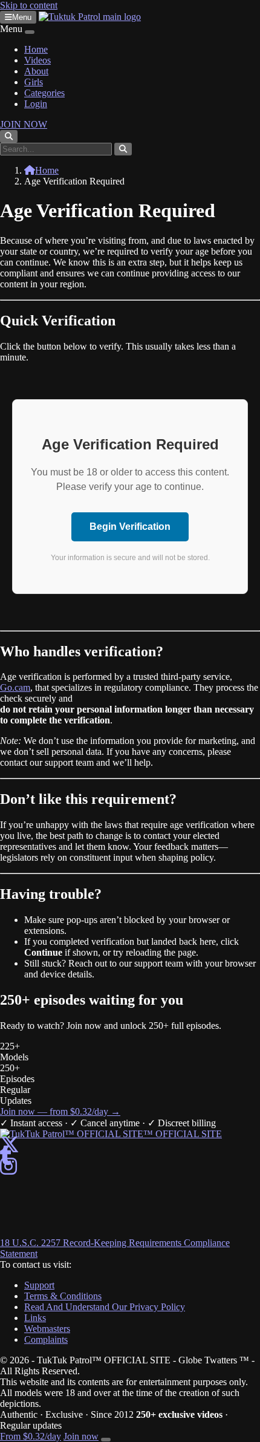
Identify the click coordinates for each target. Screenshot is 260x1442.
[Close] (29, 32)
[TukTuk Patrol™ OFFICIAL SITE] (111, 1134)
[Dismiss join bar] (106, 1439)
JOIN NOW (23, 124)
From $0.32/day (30, 1436)
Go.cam (15, 687)
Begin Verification (130, 526)
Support (39, 1285)
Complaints (46, 1339)
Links (35, 1318)
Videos (37, 60)
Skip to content (28, 5)
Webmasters (47, 1328)
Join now (81, 1436)
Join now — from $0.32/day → (60, 1111)
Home (36, 49)
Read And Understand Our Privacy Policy (104, 1307)
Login (35, 104)
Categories (44, 93)
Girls (33, 82)
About (36, 71)
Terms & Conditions (63, 1296)
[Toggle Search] (9, 136)
